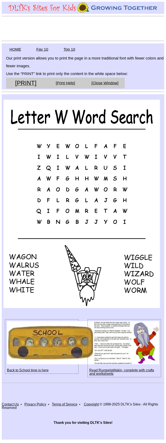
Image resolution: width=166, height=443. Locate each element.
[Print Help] (65, 83)
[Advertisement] (83, 28)
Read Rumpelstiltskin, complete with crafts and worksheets (121, 371)
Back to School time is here (28, 370)
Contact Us (10, 404)
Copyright (91, 404)
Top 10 (69, 49)
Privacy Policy (35, 404)
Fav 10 (42, 49)
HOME (15, 49)
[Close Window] (104, 83)
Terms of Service (64, 404)
